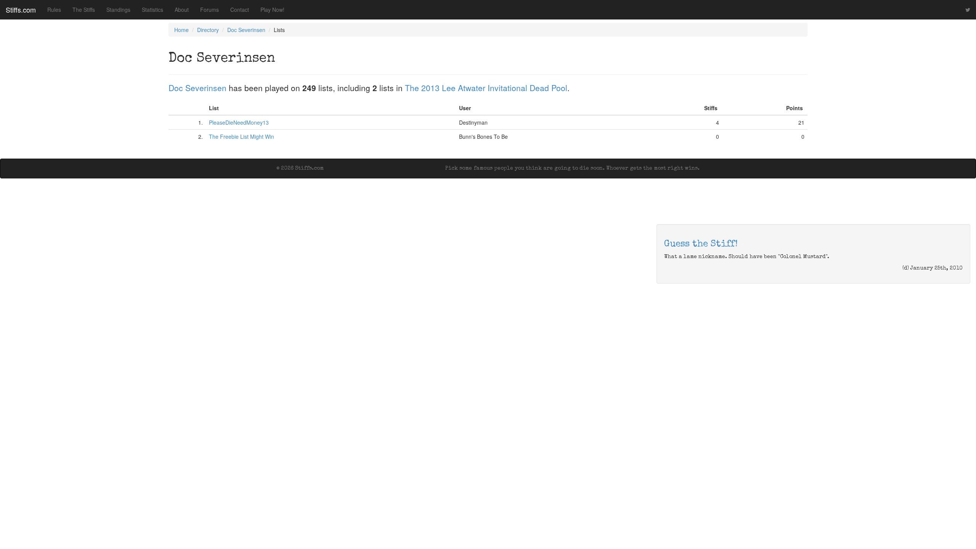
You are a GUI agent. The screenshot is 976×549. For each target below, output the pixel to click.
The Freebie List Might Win (241, 136)
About (182, 9)
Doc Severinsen (246, 30)
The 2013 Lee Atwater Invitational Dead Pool (486, 87)
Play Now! (272, 9)
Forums (209, 9)
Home (181, 30)
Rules (54, 9)
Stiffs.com (21, 9)
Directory (208, 30)
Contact (239, 9)
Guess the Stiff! (701, 244)
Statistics (152, 9)
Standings (118, 9)
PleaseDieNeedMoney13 (239, 122)
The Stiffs (83, 9)
